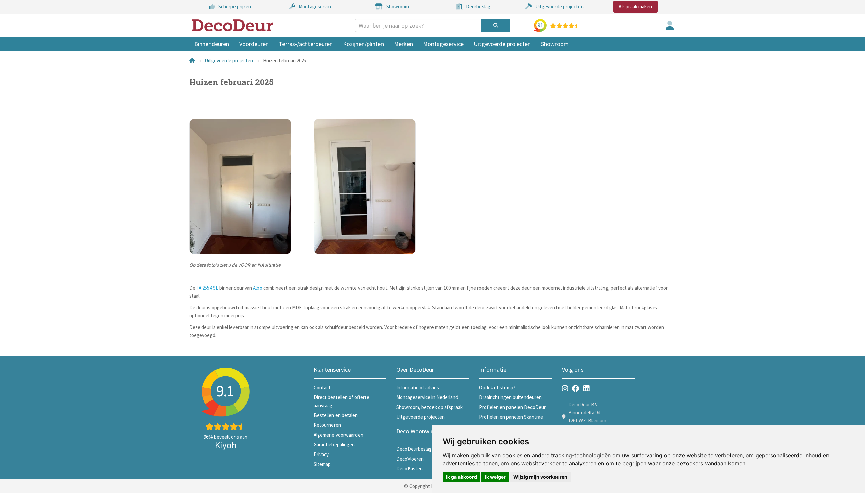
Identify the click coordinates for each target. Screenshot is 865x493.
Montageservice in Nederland (427, 397)
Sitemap (322, 464)
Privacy (321, 454)
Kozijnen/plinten (363, 44)
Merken (403, 44)
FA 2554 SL (207, 288)
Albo (257, 288)
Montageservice (443, 44)
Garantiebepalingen (334, 444)
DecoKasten (409, 468)
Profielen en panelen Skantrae (511, 417)
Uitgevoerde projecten (502, 44)
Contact (322, 387)
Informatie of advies (417, 387)
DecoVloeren (410, 459)
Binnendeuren (211, 44)
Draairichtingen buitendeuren (510, 397)
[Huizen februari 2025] (246, 186)
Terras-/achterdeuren (306, 44)
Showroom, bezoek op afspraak (429, 407)
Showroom (555, 44)
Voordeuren (254, 44)
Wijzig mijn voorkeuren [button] (540, 477)
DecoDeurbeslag (414, 449)
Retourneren (327, 425)
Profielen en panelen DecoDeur (512, 407)
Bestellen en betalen (336, 415)
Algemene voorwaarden (338, 435)
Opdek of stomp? (497, 387)
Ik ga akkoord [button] (461, 477)
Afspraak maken (635, 6)
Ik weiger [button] (495, 477)
